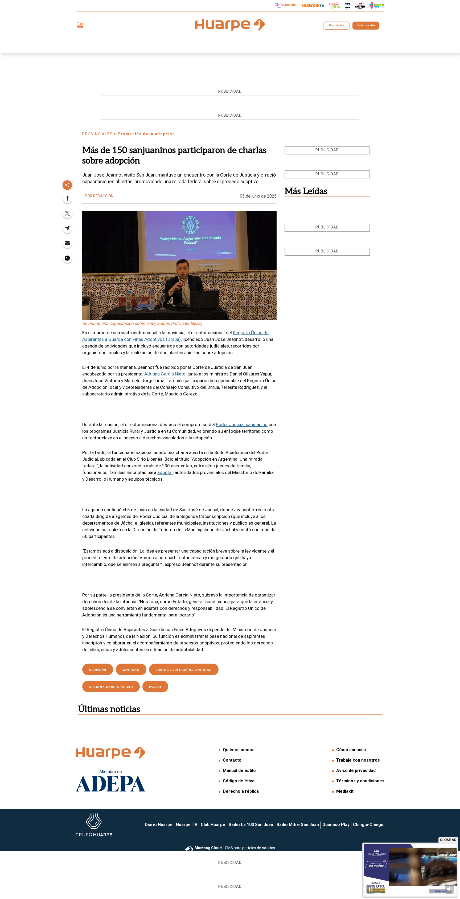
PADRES (155, 687)
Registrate (336, 25)
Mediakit (345, 791)
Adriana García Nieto (165, 374)
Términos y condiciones (360, 780)
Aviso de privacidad (356, 770)
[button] (67, 200)
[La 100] (348, 6)
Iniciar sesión (366, 25)
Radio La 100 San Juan (251, 824)
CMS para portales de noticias (235, 848)
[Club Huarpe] (285, 5)
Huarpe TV (186, 824)
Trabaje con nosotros (358, 760)
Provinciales (97, 134)
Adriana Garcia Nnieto (111, 687)
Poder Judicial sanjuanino (242, 424)
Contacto (232, 760)
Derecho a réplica (241, 791)
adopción (97, 670)
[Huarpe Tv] (313, 5)
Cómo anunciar (351, 749)
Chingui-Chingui (368, 824)
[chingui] (335, 6)
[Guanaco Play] (376, 5)
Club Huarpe (213, 824)
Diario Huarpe (158, 824)
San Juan (131, 670)
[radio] (360, 5)
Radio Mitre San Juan (298, 824)
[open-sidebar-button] (80, 26)
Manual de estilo (239, 770)
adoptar (165, 472)
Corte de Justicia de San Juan (184, 670)
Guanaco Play (336, 824)
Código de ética (238, 780)
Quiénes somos (238, 749)
